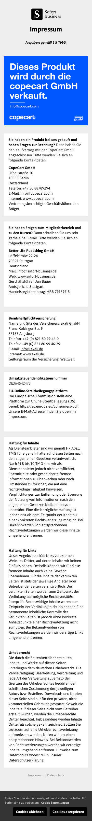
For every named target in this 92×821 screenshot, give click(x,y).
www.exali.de (33, 354)
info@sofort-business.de (36, 271)
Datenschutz (55, 775)
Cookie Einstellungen (55, 802)
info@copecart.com (37, 193)
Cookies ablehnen (30, 812)
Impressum (35, 775)
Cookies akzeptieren (68, 812)
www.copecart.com (38, 198)
